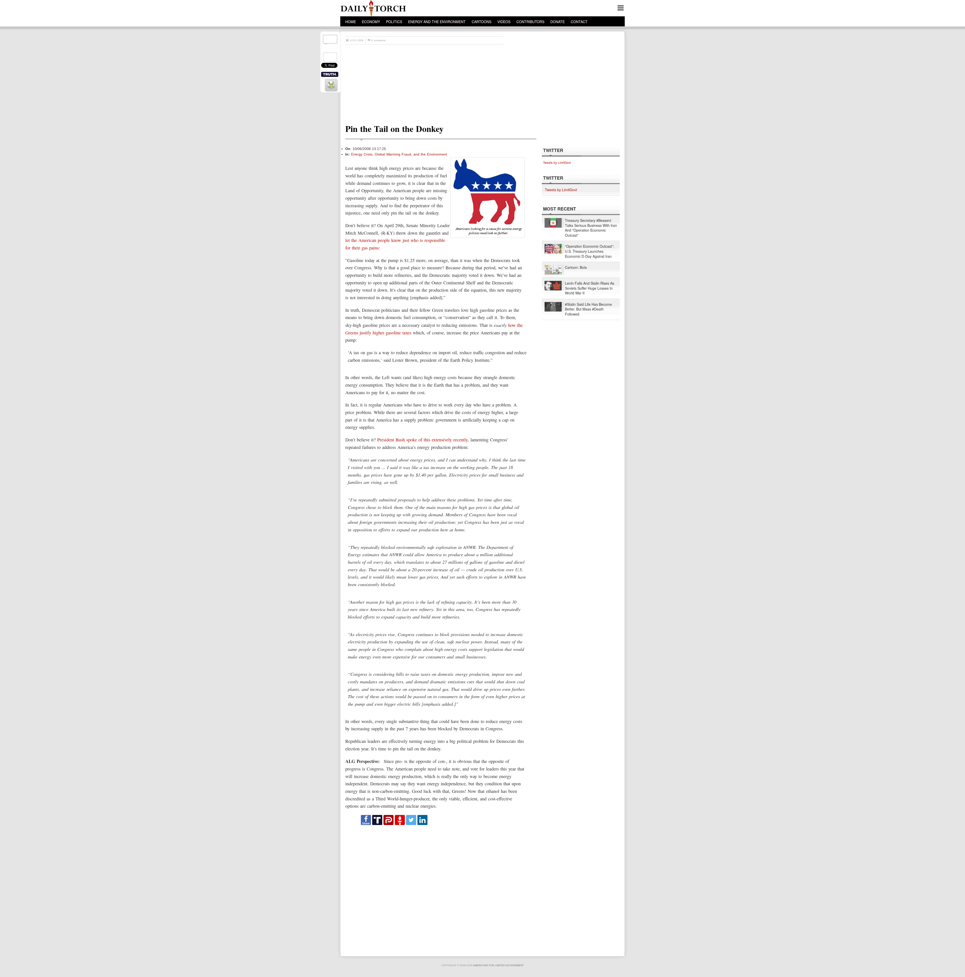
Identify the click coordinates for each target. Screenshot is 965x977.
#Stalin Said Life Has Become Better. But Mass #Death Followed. (588, 309)
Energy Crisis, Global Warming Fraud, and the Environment (399, 154)
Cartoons (481, 21)
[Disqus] (436, 888)
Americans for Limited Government (498, 965)
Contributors (530, 21)
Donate (557, 21)
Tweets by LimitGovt (557, 162)
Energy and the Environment (437, 21)
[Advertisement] (485, 82)
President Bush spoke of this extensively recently (422, 440)
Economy (371, 21)
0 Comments (378, 40)
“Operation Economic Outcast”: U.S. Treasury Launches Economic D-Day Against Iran (589, 251)
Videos (503, 21)
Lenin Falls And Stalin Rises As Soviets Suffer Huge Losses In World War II (589, 288)
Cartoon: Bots (576, 267)
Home (350, 21)
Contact (579, 21)
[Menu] (620, 8)
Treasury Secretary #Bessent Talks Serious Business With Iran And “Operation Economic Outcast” (591, 228)
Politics (394, 21)
